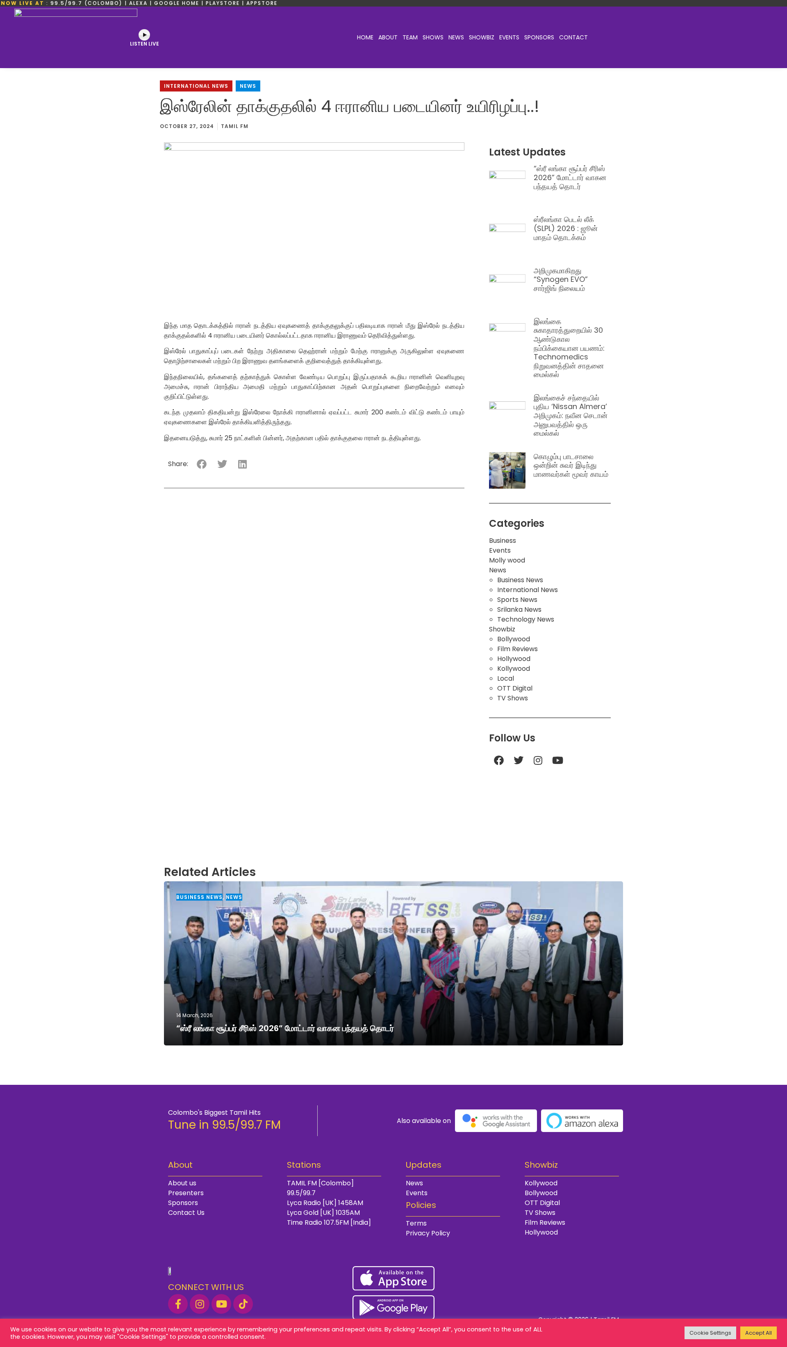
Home (365, 37)
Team (410, 37)
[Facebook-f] (178, 1304)
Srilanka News (519, 609)
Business (502, 540)
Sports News (517, 599)
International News (196, 85)
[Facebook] (499, 760)
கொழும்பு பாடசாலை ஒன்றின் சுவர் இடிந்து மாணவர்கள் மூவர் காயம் (571, 465)
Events (509, 37)
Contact (573, 37)
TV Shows (512, 698)
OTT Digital (514, 688)
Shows (433, 37)
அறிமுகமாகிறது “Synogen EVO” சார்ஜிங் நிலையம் (561, 279)
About (388, 37)
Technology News (525, 619)
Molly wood (507, 560)
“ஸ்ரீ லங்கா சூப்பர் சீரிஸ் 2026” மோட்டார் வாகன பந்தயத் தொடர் (570, 177)
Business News (520, 580)
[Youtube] (558, 760)
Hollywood (513, 658)
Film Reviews (517, 649)
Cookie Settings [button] (710, 1333)
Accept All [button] (758, 1333)
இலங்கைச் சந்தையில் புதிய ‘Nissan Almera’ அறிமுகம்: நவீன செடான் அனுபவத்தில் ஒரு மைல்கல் (570, 415)
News (456, 37)
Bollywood (513, 639)
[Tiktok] (243, 1304)
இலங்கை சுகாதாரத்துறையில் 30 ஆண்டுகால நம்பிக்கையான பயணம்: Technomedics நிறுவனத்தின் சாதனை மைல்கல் (569, 348)
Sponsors (539, 37)
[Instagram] (538, 760)
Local (505, 678)
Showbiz (481, 37)
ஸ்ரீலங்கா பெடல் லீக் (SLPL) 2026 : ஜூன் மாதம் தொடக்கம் (566, 228)
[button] (201, 464)
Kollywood (513, 668)
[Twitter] (518, 760)
